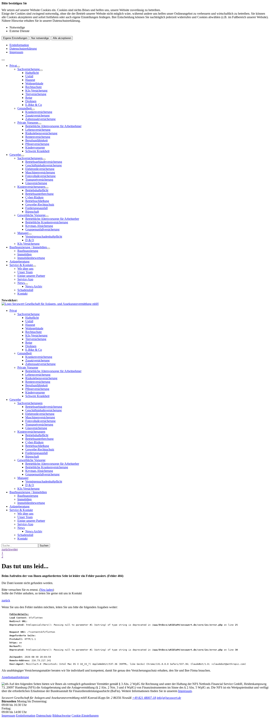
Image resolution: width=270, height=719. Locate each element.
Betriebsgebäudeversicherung (43, 161)
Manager (22, 233)
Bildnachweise (61, 715)
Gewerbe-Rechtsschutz (39, 204)
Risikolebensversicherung (41, 133)
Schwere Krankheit (37, 151)
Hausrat (30, 80)
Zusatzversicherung (37, 115)
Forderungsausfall (36, 208)
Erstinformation (19, 45)
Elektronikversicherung (39, 169)
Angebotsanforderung (15, 677)
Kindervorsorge (35, 147)
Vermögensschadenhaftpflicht (43, 236)
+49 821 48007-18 (144, 697)
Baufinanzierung (27, 250)
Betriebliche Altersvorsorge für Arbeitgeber (52, 218)
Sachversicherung (28, 69)
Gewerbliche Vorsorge (31, 215)
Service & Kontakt (21, 265)
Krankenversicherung (38, 112)
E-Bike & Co (33, 104)
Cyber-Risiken (34, 197)
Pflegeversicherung (37, 144)
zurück (6, 549)
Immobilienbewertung (31, 258)
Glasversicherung (36, 183)
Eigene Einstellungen (15, 38)
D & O (29, 240)
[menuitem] (138, 108)
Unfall (29, 76)
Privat (13, 65)
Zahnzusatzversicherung (40, 119)
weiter (14, 549)
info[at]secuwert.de (169, 697)
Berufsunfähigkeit (36, 140)
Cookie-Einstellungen (85, 715)
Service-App (25, 279)
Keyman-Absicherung (39, 226)
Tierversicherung (35, 94)
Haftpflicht (32, 72)
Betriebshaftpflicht (36, 190)
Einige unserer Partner (31, 275)
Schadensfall (25, 290)
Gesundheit (24, 108)
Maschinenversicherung (40, 172)
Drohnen (30, 101)
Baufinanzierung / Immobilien (28, 247)
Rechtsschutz (33, 87)
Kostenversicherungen (31, 186)
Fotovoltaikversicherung (40, 176)
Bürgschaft (32, 211)
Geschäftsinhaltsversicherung (43, 165)
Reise (28, 97)
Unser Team (25, 272)
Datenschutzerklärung (23, 48)
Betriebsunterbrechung (39, 193)
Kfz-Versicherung (36, 90)
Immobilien (24, 254)
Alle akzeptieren (62, 38)
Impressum (16, 52)
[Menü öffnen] (3, 60)
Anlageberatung (19, 261)
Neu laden (46, 589)
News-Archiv (33, 286)
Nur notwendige (40, 38)
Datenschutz (44, 715)
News (21, 283)
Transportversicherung (39, 179)
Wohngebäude (34, 83)
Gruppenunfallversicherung (42, 229)
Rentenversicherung (37, 136)
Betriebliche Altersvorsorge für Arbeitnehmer (53, 126)
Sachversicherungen (29, 158)
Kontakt (22, 293)
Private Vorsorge (27, 122)
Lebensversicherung (37, 129)
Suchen (44, 545)
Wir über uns (25, 268)
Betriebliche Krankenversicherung (46, 222)
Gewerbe (15, 154)
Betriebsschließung (37, 201)
